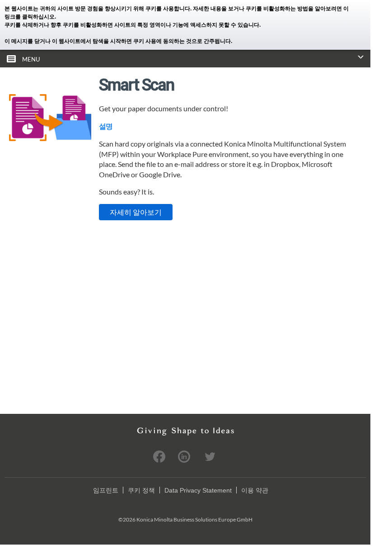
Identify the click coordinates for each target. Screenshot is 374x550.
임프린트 (105, 490)
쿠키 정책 (141, 490)
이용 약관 (254, 490)
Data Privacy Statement (198, 490)
